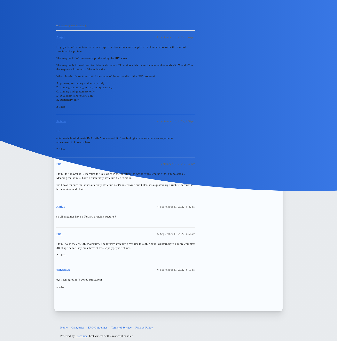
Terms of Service (121, 327)
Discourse (81, 335)
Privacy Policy (144, 327)
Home (64, 327)
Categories (77, 327)
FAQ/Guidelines (97, 327)
